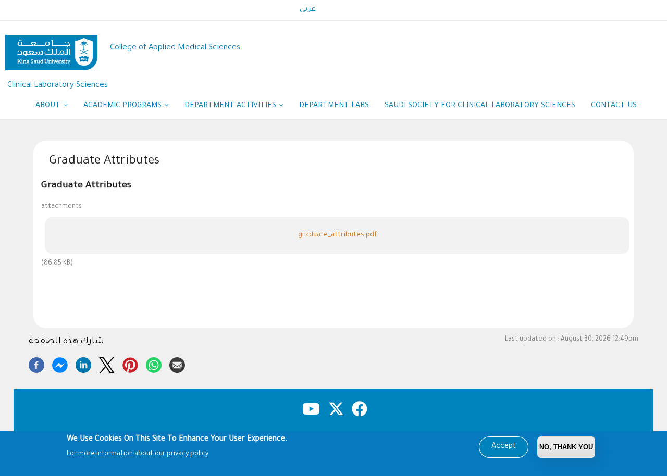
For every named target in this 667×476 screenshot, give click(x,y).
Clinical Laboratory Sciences (57, 85)
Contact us (614, 106)
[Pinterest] (130, 363)
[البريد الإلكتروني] (177, 363)
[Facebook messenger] (60, 363)
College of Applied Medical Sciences (175, 48)
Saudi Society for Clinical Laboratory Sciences (480, 106)
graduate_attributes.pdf (337, 235)
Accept (503, 447)
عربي (308, 10)
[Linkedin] (83, 363)
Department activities (231, 106)
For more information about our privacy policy (137, 454)
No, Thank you (566, 447)
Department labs (334, 106)
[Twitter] (107, 363)
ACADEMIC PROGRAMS (123, 106)
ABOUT (49, 106)
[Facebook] (36, 363)
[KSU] (51, 48)
